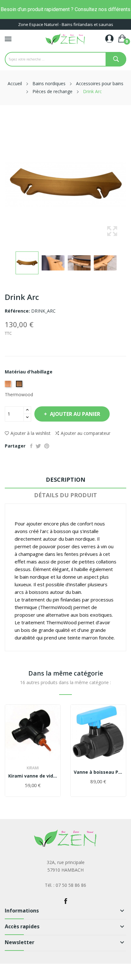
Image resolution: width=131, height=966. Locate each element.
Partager (31, 446)
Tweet (38, 446)
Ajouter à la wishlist (30, 433)
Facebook (65, 901)
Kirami (33, 768)
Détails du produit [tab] (65, 495)
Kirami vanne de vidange (32, 776)
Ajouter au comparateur (85, 433)
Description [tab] (65, 479)
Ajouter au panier (75, 413)
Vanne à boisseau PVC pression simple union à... (98, 772)
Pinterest (47, 446)
